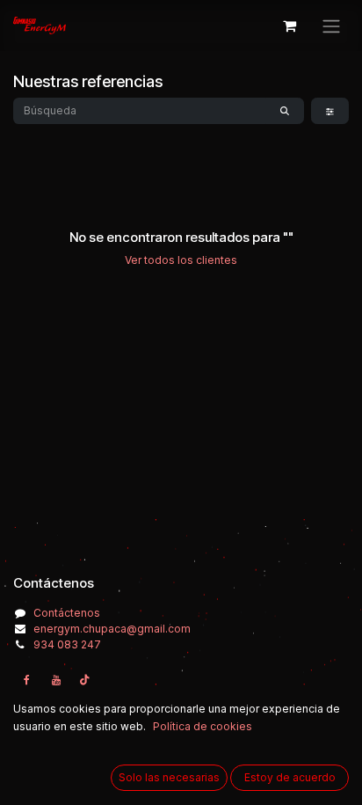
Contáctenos (66, 612)
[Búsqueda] (284, 111)
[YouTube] (56, 680)
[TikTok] (85, 680)
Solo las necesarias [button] (169, 777)
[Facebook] (26, 680)
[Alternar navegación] (331, 25)
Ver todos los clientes (181, 260)
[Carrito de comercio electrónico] (289, 25)
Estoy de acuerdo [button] (290, 777)
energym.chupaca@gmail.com (112, 628)
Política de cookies (202, 726)
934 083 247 (67, 644)
